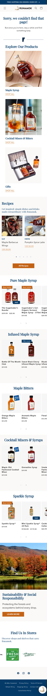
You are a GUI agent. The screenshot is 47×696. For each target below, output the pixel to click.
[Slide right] (26, 323)
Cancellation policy (24, 690)
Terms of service (36, 683)
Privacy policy (23, 683)
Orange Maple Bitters (8, 416)
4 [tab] (27, 257)
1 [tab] (16, 257)
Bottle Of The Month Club (11, 363)
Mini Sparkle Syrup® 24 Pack (31, 524)
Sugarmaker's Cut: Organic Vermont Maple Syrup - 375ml (31, 310)
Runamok (13, 683)
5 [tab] (31, 257)
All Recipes (23, 266)
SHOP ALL (9, 94)
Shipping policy (22, 687)
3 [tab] (23, 257)
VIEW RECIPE (6, 249)
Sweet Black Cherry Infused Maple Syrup (31, 363)
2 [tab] (20, 257)
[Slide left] (21, 323)
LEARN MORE (13, 614)
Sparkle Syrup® (9, 523)
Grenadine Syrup (29, 467)
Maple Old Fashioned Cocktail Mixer (10, 469)
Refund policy (10, 687)
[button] (4, 8)
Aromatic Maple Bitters (29, 416)
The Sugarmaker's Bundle (10, 309)
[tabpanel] (12, 235)
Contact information (37, 687)
